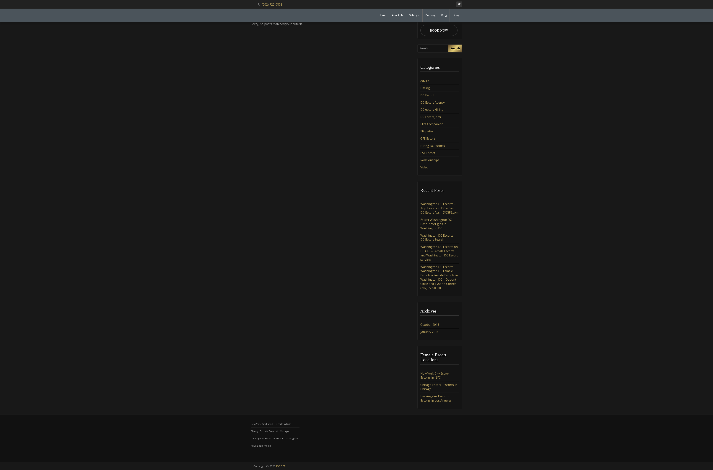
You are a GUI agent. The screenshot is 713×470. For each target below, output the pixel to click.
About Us (397, 15)
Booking (430, 15)
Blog (444, 15)
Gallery (413, 15)
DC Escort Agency (432, 102)
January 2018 (429, 332)
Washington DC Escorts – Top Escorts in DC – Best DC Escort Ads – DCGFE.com (439, 208)
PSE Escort (427, 153)
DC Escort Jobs (430, 117)
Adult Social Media (261, 445)
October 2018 (429, 325)
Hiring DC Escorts (432, 146)
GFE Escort (427, 138)
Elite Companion (431, 124)
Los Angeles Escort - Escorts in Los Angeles (436, 398)
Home (382, 15)
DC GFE (280, 466)
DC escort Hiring (431, 110)
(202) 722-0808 (272, 4)
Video (424, 167)
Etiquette (426, 131)
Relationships (429, 160)
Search (455, 48)
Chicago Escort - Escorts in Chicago (270, 431)
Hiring (455, 15)
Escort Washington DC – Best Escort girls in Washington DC (437, 224)
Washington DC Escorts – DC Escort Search (438, 237)
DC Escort (427, 95)
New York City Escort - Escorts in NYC (435, 375)
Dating (425, 88)
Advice (424, 81)
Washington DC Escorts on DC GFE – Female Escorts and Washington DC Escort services (439, 253)
